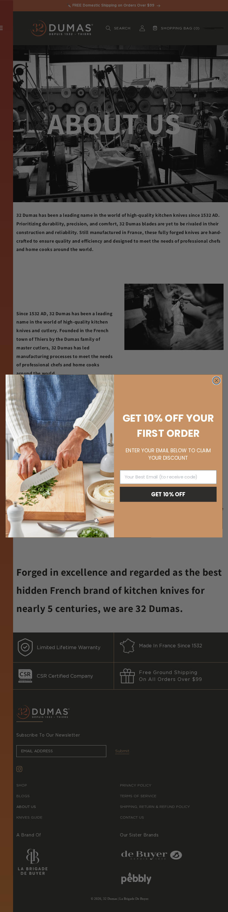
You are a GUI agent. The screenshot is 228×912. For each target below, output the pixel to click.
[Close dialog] (216, 380)
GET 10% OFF (168, 494)
